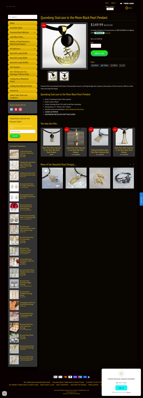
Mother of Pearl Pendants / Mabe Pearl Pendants (20, 42)
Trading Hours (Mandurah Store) (19, 80)
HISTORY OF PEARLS (78, 385)
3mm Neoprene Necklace (74, 109)
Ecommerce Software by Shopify (71, 393)
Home (12, 23)
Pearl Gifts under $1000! (19, 62)
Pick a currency (110, 6)
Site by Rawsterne (71, 392)
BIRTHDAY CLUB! (47, 385)
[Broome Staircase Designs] (11, 7)
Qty (92, 42)
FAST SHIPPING (62, 385)
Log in (106, 3)
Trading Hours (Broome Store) (21, 86)
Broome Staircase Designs (70, 390)
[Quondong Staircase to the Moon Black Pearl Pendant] (52, 76)
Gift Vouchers (15, 67)
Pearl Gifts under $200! (18, 53)
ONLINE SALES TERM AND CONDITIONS (68, 382)
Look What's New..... (17, 37)
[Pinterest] (16, 109)
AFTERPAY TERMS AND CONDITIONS (23, 385)
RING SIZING (93, 385)
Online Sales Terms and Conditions (18, 96)
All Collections (15, 48)
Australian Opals (16, 27)
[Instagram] (20, 109)
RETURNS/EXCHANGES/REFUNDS (37, 382)
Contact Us (14, 90)
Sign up (113, 3)
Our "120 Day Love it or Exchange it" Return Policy (19, 73)
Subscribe (15, 136)
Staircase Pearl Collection (19, 32)
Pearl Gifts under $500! (18, 57)
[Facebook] (11, 109)
